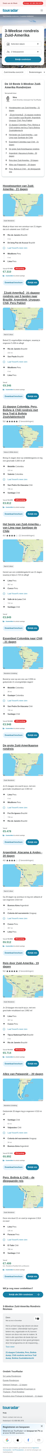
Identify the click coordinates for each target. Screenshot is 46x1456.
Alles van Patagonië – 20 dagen (22, 165)
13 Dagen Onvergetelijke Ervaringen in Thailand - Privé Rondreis (19, 1390)
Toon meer (10, 1347)
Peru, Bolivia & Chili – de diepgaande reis (24, 170)
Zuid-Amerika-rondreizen (11, 16)
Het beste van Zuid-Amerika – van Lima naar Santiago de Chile (23, 136)
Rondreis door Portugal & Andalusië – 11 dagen (23, 1396)
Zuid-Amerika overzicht (13, 72)
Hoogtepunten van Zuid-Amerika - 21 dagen (24, 109)
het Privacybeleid (18, 1450)
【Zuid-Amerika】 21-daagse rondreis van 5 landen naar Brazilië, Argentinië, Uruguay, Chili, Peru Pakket (25, 118)
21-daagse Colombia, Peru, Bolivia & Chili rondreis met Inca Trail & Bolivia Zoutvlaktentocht (24, 128)
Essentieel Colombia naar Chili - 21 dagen (24, 143)
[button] (23, 276)
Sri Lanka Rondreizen (12, 1376)
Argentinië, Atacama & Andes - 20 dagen (23, 154)
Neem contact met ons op (12, 1417)
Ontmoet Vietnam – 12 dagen (15, 1385)
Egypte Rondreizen (11, 1380)
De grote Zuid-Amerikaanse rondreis (24, 149)
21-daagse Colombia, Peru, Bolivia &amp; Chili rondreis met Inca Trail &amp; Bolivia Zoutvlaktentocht (21, 1355)
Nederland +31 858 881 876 (13, 1421)
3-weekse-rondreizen (27, 16)
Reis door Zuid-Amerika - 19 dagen (23, 160)
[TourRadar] (11, 10)
